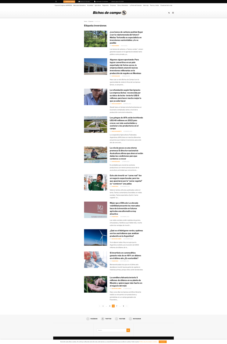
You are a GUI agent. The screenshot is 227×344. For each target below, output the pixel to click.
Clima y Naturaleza (122, 5)
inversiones (97, 21)
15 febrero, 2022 (127, 131)
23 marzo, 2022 (126, 76)
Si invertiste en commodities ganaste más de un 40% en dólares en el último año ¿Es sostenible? (125, 255)
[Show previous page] (99, 306)
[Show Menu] (173, 12)
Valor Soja (115, 186)
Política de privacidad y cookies (148, 341)
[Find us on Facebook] (53, 1)
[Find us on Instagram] (60, 1)
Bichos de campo (116, 238)
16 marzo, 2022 (127, 103)
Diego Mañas (115, 45)
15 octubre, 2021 (124, 261)
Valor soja (146, 5)
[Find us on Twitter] (56, 1)
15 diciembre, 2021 (125, 186)
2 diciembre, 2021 (124, 216)
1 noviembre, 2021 (128, 238)
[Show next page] (127, 306)
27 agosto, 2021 (127, 288)
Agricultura (98, 5)
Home (85, 21)
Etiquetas (90, 21)
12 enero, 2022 (125, 161)
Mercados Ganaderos (79, 5)
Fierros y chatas (154, 5)
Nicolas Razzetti (116, 103)
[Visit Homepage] (109, 12)
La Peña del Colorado (136, 5)
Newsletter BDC (85, 1)
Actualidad (90, 5)
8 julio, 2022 (124, 45)
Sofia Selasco (116, 76)
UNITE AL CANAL (69, 1)
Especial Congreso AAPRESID (63, 5)
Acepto (162, 341)
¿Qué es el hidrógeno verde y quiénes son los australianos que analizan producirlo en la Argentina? (126, 233)
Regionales (105, 5)
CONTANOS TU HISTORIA (102, 1)
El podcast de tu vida (166, 5)
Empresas (113, 5)
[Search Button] (169, 12)
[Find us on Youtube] (58, 1)
